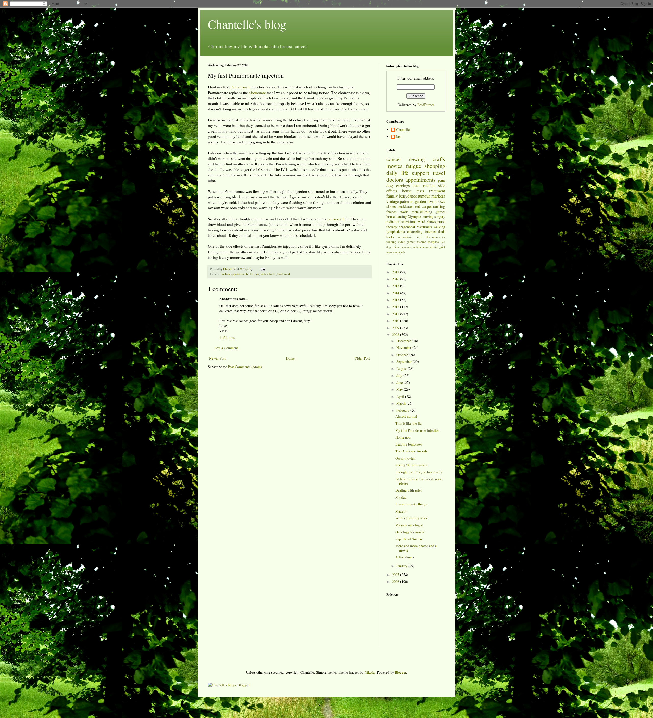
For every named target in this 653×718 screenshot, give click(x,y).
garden (420, 201)
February (403, 410)
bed (443, 242)
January (402, 565)
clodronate (257, 92)
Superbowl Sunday (409, 539)
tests (420, 191)
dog (389, 185)
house (407, 191)
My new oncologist (409, 525)
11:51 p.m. (227, 337)
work (404, 211)
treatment (283, 274)
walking (439, 226)
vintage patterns (399, 201)
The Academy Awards (411, 451)
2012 (396, 306)
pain (441, 180)
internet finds (435, 231)
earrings (403, 185)
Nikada (370, 672)
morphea (433, 242)
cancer (393, 159)
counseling (414, 231)
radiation (392, 221)
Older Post (362, 358)
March (401, 403)
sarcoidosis (405, 237)
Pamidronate (240, 86)
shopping (434, 165)
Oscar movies (405, 458)
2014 (396, 293)
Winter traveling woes (411, 518)
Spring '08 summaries (411, 465)
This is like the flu (408, 423)
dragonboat (407, 226)
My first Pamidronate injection (417, 430)
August (402, 368)
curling (439, 206)
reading (391, 242)
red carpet (423, 206)
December (404, 340)
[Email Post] (262, 269)
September (404, 361)
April (400, 396)
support (420, 172)
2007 (396, 574)
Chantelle (403, 130)
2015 (396, 285)
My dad (400, 497)
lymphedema (395, 231)
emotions (406, 247)
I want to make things (411, 504)
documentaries (435, 237)
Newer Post (217, 358)
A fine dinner (405, 557)
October (402, 354)
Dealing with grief (408, 490)
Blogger (400, 672)
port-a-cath (336, 218)
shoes (391, 206)
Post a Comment (226, 347)
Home (290, 358)
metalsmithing (422, 211)
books (390, 237)
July (399, 375)
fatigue (254, 274)
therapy (391, 226)
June (400, 382)
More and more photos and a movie (416, 548)
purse (441, 221)
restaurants (424, 226)
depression (392, 247)
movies (394, 165)
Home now (403, 437)
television (408, 221)
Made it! (401, 511)
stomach (400, 252)
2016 (396, 279)
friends (391, 211)
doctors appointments (234, 274)
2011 (396, 313)
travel (439, 172)
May (400, 389)
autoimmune (420, 247)
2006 (396, 581)
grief (442, 247)
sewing (417, 159)
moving (427, 216)
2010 (396, 320)
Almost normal (406, 416)
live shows (436, 201)
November (404, 347)
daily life (397, 172)
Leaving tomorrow (408, 444)
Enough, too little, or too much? (418, 471)
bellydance (408, 196)
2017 (396, 272)
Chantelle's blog (247, 24)
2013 (396, 299)
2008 (396, 334)
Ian (398, 137)
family (392, 196)
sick (419, 237)
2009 (396, 327)
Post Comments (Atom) (245, 366)
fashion (421, 242)
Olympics (414, 216)
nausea (390, 252)
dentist (434, 247)
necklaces (405, 206)
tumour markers (431, 196)
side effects (268, 274)
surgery (439, 216)
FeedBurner (425, 104)
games (440, 211)
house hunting (396, 216)
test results (424, 185)
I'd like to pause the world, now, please (418, 481)
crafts (439, 159)
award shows (426, 221)
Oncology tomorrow (410, 532)
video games (406, 242)
